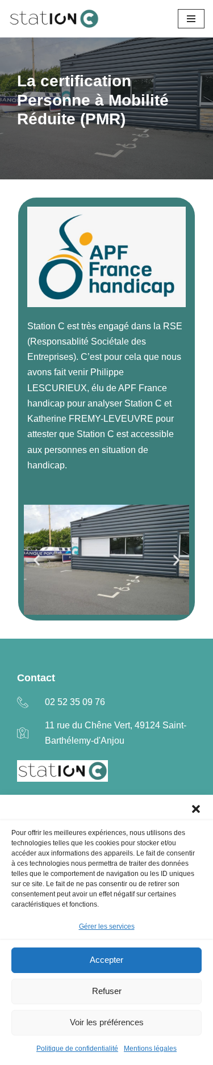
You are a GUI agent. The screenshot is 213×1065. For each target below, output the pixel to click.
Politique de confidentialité (77, 1049)
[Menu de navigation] (191, 18)
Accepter (106, 960)
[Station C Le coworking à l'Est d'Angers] (54, 19)
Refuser (107, 991)
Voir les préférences (107, 1022)
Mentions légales (150, 1049)
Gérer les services (107, 926)
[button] (196, 809)
